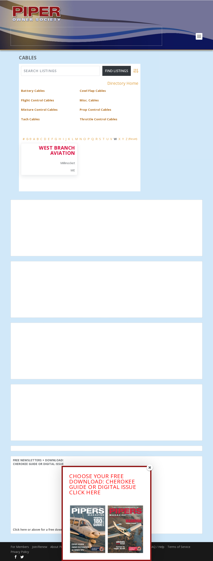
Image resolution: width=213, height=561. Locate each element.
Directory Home (122, 83)
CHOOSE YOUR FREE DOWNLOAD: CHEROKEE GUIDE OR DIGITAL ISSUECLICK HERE (102, 484)
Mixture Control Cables (39, 109)
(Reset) (132, 139)
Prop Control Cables (95, 109)
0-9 (28, 139)
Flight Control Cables (37, 100)
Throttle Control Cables (98, 119)
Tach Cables (30, 119)
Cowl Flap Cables (93, 91)
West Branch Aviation (57, 150)
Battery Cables (33, 91)
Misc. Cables (89, 100)
